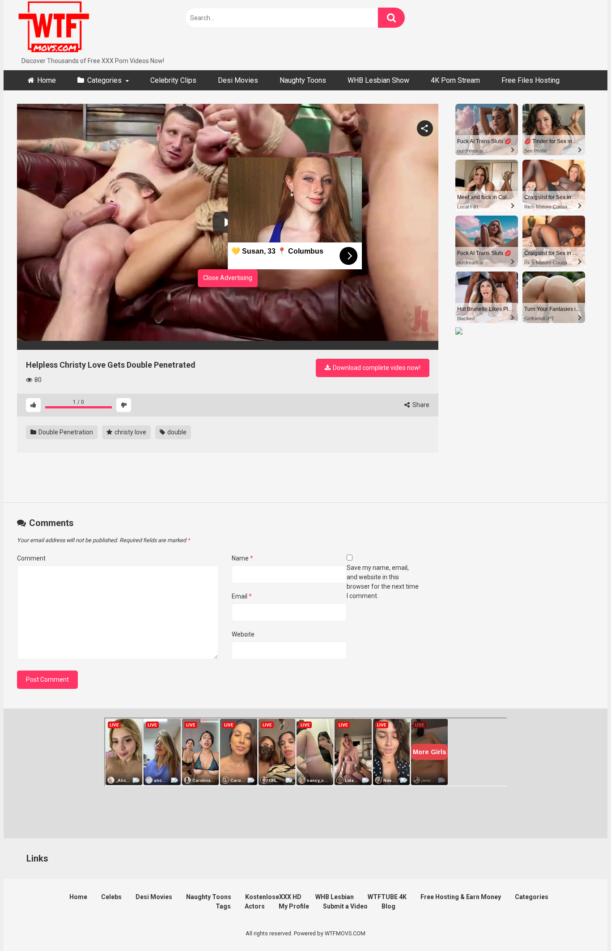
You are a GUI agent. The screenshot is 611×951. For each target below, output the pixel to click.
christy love (129, 432)
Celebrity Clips (173, 80)
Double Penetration (65, 432)
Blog (388, 906)
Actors (255, 906)
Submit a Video (345, 906)
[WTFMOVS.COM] (53, 28)
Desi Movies (238, 80)
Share (420, 404)
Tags (223, 906)
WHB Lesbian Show (378, 80)
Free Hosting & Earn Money (460, 896)
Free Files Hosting (530, 80)
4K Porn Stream (455, 80)
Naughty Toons (303, 80)
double (176, 432)
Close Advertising (227, 277)
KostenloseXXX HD (273, 896)
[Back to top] (581, 924)
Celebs (111, 896)
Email (242, 596)
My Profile (294, 906)
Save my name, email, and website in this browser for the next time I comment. (383, 581)
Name (242, 558)
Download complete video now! (375, 367)
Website (243, 634)
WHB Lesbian (334, 896)
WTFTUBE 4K (387, 896)
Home (46, 80)
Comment (31, 558)
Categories (104, 80)
